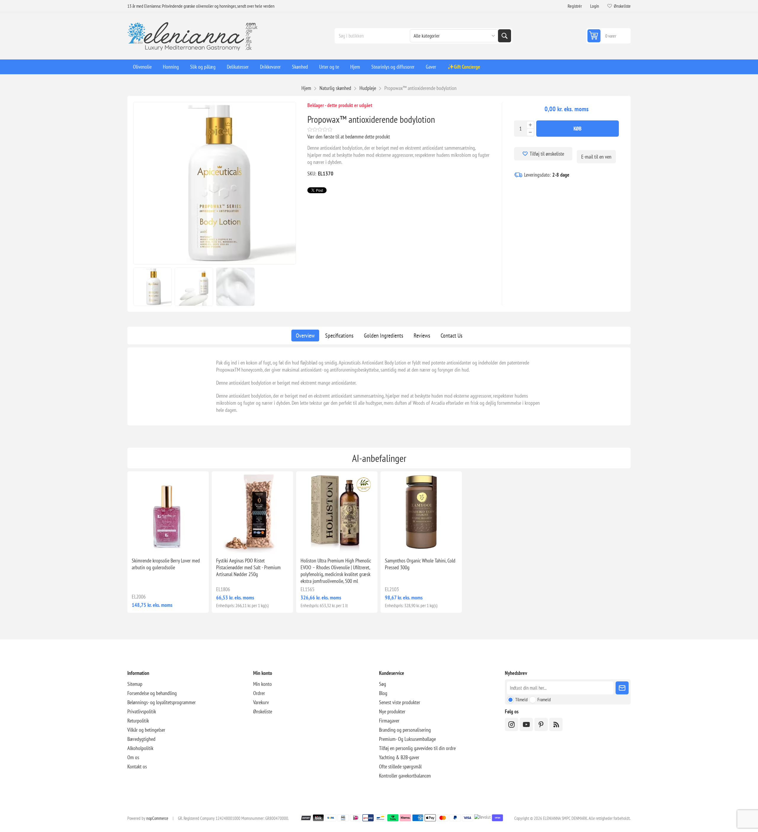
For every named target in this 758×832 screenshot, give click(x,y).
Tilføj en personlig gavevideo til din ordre (417, 748)
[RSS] (556, 724)
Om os (133, 757)
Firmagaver (389, 720)
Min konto (262, 684)
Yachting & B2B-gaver (399, 757)
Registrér (575, 6)
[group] (168, 512)
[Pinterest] (541, 724)
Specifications (339, 335)
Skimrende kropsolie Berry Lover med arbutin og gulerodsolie (166, 564)
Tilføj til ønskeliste (547, 153)
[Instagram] (511, 724)
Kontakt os (137, 766)
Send (622, 687)
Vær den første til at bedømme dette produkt (348, 136)
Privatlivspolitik (141, 711)
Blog (383, 693)
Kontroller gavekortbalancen (405, 775)
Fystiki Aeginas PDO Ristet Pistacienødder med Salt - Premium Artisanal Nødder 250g (248, 567)
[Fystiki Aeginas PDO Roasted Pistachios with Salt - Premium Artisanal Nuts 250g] (252, 512)
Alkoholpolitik (140, 748)
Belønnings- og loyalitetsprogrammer (161, 702)
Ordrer (259, 693)
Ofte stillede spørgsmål (400, 766)
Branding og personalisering (405, 729)
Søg (504, 35)
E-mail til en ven (596, 156)
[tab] (305, 335)
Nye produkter (392, 711)
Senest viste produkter (399, 702)
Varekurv (261, 702)
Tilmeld (521, 699)
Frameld (544, 699)
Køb (578, 128)
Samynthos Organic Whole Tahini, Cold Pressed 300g (420, 564)
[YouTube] (526, 724)
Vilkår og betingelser (146, 729)
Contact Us (451, 335)
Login (594, 6)
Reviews (422, 335)
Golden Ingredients (383, 335)
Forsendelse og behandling (152, 693)
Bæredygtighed (141, 739)
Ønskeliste (262, 711)
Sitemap (134, 684)
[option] (152, 286)
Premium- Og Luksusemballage (407, 739)
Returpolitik (138, 720)
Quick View (154, 543)
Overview (305, 335)
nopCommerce (157, 818)
